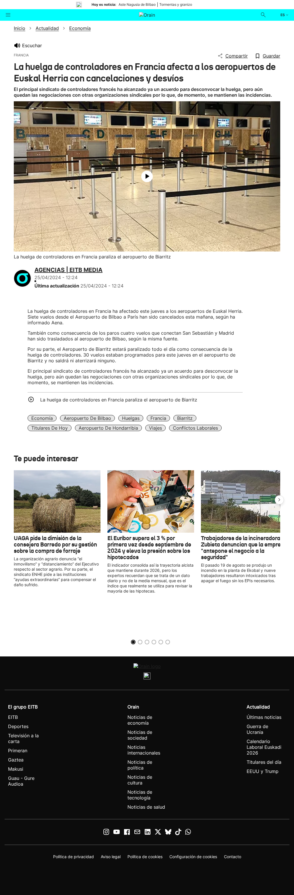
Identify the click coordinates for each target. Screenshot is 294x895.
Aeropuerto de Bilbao (87, 418)
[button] (279, 499)
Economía (42, 418)
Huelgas (131, 418)
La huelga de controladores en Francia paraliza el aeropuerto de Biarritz (118, 400)
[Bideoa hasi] (147, 176)
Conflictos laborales (195, 428)
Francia (158, 418)
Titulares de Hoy (49, 428)
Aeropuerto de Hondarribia (108, 428)
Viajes (155, 428)
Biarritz (185, 418)
